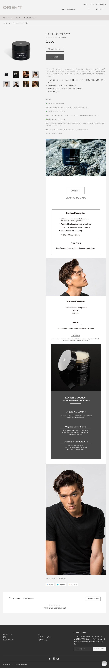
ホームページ (7, 18)
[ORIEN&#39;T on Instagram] (54, 659)
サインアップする (99, 649)
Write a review (93, 599)
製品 (17, 18)
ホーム (5, 23)
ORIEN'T (11, 664)
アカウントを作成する (99, 4)
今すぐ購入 (54, 57)
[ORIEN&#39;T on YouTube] (58, 659)
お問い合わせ (42, 640)
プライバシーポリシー (45, 637)
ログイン (84, 4)
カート (101, 9)
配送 (39, 634)
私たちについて (29, 18)
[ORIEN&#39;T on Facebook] (50, 659)
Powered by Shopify (22, 664)
